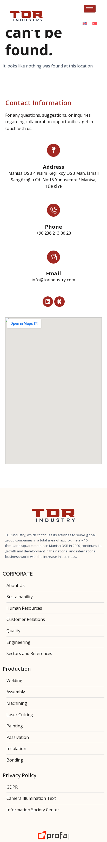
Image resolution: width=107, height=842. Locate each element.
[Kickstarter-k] (59, 301)
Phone (53, 226)
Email (53, 273)
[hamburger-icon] (90, 9)
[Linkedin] (48, 301)
